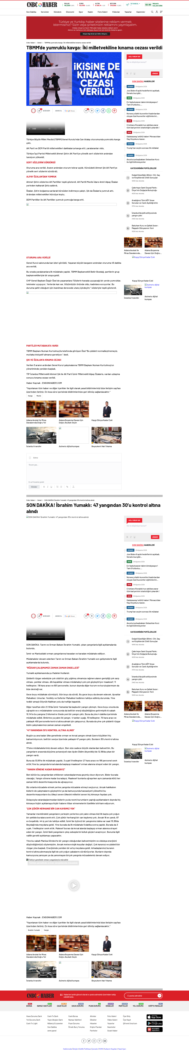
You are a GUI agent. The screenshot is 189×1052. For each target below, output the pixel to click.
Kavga (30, 396)
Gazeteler (140, 12)
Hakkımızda (67, 1049)
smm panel (51, 1030)
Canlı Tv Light (32, 1023)
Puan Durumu (95, 1005)
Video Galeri (112, 1020)
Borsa (29, 1005)
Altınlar (93, 1016)
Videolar (116, 12)
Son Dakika (31, 12)
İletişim (75, 1049)
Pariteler (123, 1005)
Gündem (57, 12)
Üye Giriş (126, 1016)
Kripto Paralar (155, 1005)
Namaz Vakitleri (44, 1005)
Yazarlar (128, 12)
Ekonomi (70, 12)
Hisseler (110, 1005)
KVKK (101, 1049)
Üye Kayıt (127, 1020)
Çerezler (95, 1049)
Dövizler (93, 1020)
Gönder (34, 487)
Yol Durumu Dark (33, 1020)
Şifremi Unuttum (130, 1023)
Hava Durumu (78, 1005)
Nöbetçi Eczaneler (55, 1023)
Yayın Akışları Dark (55, 1020)
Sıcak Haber (112, 1030)
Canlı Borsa (73, 1016)
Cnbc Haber (30, 43)
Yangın (46, 930)
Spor (81, 12)
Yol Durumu (138, 1005)
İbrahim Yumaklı (34, 930)
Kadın (90, 12)
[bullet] (61, 486)
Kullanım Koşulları (110, 1049)
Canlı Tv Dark (52, 1016)
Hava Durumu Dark (34, 1016)
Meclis (39, 396)
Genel (39, 43)
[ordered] (57, 486)
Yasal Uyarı (122, 1049)
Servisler (45, 12)
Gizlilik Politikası (85, 1049)
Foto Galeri (102, 12)
